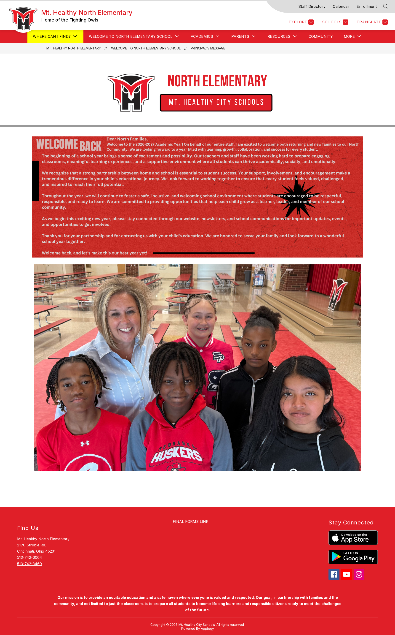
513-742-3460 (29, 564)
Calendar (341, 6)
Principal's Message (208, 48)
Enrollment (367, 6)
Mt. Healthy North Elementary (73, 48)
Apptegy (207, 628)
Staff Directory (312, 6)
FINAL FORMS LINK (190, 521)
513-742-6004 (29, 557)
